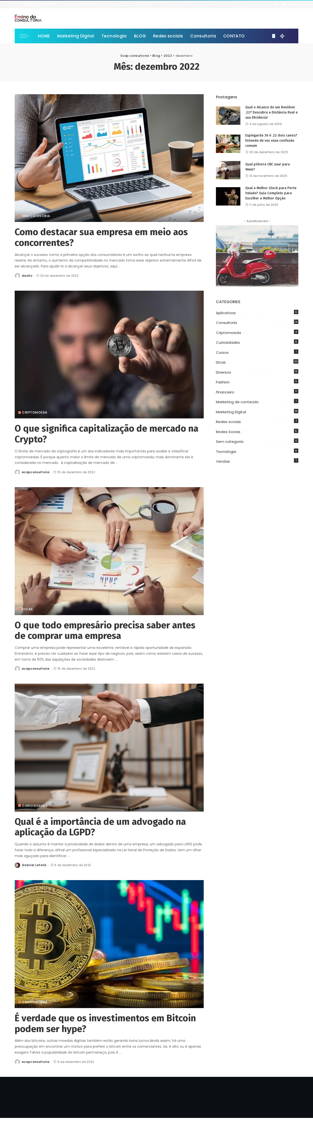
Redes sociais (228, 421)
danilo (27, 275)
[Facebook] (276, 4)
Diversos (223, 372)
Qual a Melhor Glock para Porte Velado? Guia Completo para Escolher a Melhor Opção (270, 193)
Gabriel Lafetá (34, 865)
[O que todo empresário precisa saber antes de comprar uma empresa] (109, 551)
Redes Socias (228, 431)
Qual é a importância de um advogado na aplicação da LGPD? (100, 827)
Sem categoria (36, 216)
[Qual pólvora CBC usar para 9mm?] (228, 170)
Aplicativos (226, 312)
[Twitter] (280, 4)
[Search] (290, 36)
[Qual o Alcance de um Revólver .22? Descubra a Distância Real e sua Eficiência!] (228, 115)
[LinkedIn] (295, 4)
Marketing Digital (231, 411)
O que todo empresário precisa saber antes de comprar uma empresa (105, 631)
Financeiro (225, 392)
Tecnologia (226, 451)
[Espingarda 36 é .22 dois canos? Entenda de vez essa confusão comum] (228, 144)
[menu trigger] (27, 36)
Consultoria (226, 322)
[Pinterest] (284, 4)
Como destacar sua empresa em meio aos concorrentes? (101, 237)
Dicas (27, 609)
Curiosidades (34, 805)
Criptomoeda (34, 412)
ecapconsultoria (35, 472)
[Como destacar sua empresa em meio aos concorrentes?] (109, 158)
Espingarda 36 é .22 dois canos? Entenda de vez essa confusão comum (271, 140)
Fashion (223, 382)
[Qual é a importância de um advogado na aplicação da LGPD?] (109, 747)
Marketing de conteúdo (237, 401)
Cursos (222, 352)
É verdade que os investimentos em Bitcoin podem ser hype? (105, 1023)
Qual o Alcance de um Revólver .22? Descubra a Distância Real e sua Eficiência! (271, 112)
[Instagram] (290, 4)
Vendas (223, 461)
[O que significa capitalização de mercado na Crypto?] (109, 354)
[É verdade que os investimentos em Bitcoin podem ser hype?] (109, 944)
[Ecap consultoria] (28, 18)
